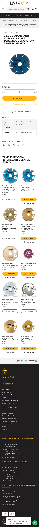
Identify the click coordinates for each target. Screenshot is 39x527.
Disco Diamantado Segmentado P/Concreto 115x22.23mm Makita (29, 339)
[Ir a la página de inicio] (19, 3)
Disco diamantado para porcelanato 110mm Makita (28, 265)
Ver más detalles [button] (10, 457)
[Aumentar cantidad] (34, 92)
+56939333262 (10, 447)
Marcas (11, 20)
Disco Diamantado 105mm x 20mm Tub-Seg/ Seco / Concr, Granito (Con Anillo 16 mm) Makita (9, 189)
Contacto (5, 429)
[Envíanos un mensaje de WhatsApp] (34, 522)
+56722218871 (9, 493)
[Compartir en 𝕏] (9, 145)
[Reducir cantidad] (4, 92)
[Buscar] (28, 9)
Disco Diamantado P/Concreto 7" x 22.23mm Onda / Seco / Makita (10, 339)
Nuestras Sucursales (8, 416)
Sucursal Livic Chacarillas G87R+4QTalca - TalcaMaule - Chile (12, 475)
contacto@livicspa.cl (11, 444)
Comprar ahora (29, 203)
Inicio (4, 20)
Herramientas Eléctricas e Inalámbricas (14, 395)
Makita (18, 20)
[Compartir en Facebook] (4, 145)
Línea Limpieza (7, 392)
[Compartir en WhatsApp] (13, 145)
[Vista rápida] (15, 177)
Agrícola (5, 398)
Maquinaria (6, 390)
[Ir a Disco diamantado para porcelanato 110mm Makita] (29, 254)
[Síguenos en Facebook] (13, 377)
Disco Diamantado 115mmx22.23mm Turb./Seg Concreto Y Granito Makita (28, 188)
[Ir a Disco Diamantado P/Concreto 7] (10, 326)
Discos (34, 20)
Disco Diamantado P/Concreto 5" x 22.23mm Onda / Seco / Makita (10, 227)
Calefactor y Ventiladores (10, 400)
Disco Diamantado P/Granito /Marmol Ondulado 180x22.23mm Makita (10, 301)
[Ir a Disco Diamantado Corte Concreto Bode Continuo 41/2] (29, 215)
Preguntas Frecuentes (9, 418)
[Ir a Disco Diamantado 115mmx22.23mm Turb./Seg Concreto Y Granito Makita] (29, 176)
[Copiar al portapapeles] (23, 145)
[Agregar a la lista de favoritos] (15, 173)
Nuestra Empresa (7, 413)
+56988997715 (9, 470)
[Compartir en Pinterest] (18, 145)
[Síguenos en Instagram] (10, 377)
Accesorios (26, 20)
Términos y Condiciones (9, 421)
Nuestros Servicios (8, 403)
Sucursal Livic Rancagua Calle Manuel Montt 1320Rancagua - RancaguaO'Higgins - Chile (12, 498)
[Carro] (36, 9)
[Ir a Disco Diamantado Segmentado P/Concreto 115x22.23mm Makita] (29, 326)
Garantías (5, 426)
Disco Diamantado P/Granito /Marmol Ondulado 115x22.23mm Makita (28, 301)
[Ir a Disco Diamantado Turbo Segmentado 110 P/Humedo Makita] (10, 254)
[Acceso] (32, 9)
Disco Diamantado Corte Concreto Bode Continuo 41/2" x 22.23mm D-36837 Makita (28, 228)
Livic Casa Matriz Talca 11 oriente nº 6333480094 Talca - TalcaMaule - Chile (12, 452)
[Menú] (2, 9)
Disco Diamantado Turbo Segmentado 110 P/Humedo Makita (10, 265)
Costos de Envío (7, 424)
